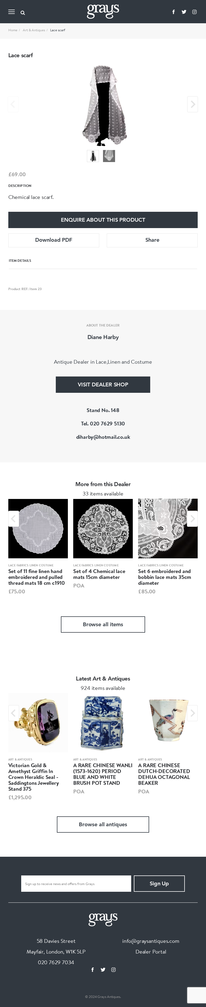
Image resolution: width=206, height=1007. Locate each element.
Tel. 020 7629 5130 (103, 423)
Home (13, 30)
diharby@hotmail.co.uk (103, 436)
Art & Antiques (34, 30)
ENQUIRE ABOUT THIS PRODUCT (103, 220)
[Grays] (103, 919)
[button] (93, 156)
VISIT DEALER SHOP (103, 385)
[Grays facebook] (173, 12)
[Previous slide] (13, 104)
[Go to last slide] (13, 519)
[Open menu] (11, 12)
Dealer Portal (150, 951)
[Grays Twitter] (184, 12)
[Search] (22, 11)
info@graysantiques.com (150, 940)
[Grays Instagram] (194, 12)
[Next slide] (192, 104)
